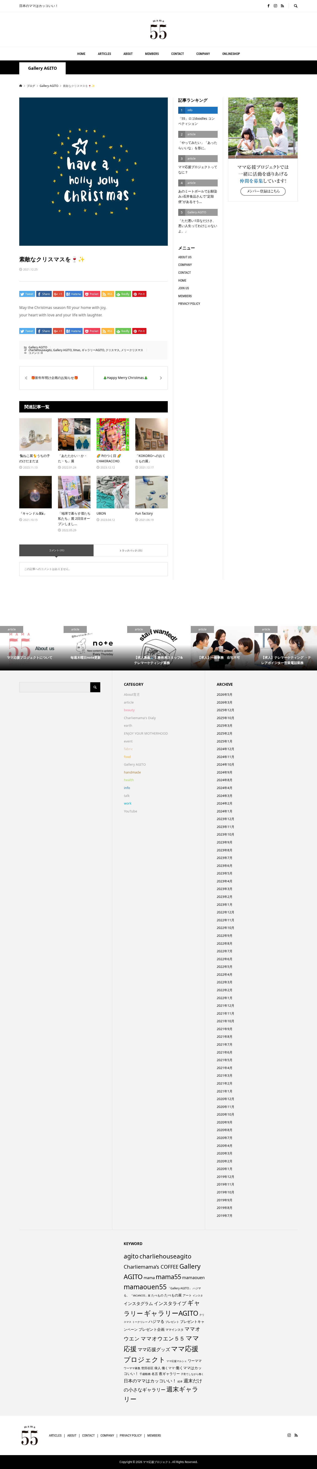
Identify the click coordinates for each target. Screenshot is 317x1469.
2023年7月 (225, 858)
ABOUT (128, 54)
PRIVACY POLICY (189, 303)
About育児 (132, 694)
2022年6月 (225, 959)
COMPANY (203, 54)
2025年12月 (225, 710)
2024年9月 (225, 772)
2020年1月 (225, 1169)
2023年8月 (225, 850)
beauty (129, 710)
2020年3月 (225, 1153)
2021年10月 (225, 1021)
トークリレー (140, 1322)
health (129, 780)
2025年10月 (225, 718)
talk (126, 795)
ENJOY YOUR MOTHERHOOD (146, 733)
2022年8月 (225, 943)
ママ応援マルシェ (176, 1361)
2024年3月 (225, 795)
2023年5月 (225, 873)
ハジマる (156, 1321)
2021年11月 (225, 1013)
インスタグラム (138, 1303)
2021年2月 (225, 1083)
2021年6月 (225, 1052)
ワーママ (195, 1360)
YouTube (130, 811)
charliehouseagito (40, 350)
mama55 (168, 1276)
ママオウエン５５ (163, 1338)
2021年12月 (225, 1005)
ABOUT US (184, 257)
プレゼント (172, 1322)
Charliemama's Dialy (140, 718)
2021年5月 (225, 1060)
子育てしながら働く (192, 1374)
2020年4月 (225, 1145)
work (127, 803)
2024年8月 (225, 780)
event (128, 741)
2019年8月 (225, 1207)
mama (149, 1277)
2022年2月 (225, 990)
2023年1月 (225, 904)
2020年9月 (225, 1122)
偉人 (157, 1368)
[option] (32, 648)
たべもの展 (173, 1295)
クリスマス (113, 350)
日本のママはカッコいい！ (150, 1381)
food (127, 757)
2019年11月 (225, 1184)
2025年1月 (225, 741)
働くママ (168, 1368)
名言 (155, 1373)
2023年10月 (225, 834)
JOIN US (183, 288)
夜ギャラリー (169, 1373)
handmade (132, 772)
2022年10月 (225, 927)
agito (131, 1256)
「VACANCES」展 (140, 1295)
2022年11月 (225, 920)
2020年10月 (225, 1114)
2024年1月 (225, 811)
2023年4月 (225, 881)
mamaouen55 (145, 1286)
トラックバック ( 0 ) (130, 550)
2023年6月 (225, 865)
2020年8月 (225, 1130)
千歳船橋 (145, 1374)
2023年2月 (225, 896)
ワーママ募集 (132, 1368)
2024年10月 (225, 764)
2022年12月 (225, 912)
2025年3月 (225, 725)
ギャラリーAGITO (93, 350)
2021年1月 (225, 1091)
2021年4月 (225, 1068)
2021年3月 (225, 1075)
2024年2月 (225, 803)
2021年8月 (225, 1036)
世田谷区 (147, 1368)
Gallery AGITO (42, 68)
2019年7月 (225, 1215)
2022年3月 (225, 982)
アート (187, 1295)
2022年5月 (225, 966)
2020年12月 (225, 1099)
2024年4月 (225, 788)
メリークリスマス (132, 350)
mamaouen (193, 1277)
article (129, 702)
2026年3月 (225, 702)
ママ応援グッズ (154, 1349)
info (127, 788)
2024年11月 (225, 757)
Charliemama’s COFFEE (151, 1266)
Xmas (76, 350)
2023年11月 (225, 826)
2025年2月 (225, 733)
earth (128, 725)
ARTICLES (104, 54)
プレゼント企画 (152, 1329)
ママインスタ (174, 1329)
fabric (128, 749)
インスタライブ (170, 1303)
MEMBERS (152, 54)
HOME (81, 54)
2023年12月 (225, 819)
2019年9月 (225, 1200)
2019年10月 (225, 1192)
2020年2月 (225, 1161)
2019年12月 (225, 1176)
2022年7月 (225, 951)
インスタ (198, 1295)
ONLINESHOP (231, 54)
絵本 (180, 1381)
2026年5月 (225, 694)
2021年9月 (225, 1029)
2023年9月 (225, 842)
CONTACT (177, 54)
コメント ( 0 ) (56, 550)
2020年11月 (225, 1106)
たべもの (157, 1295)
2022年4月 (225, 974)
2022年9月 (225, 935)
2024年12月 (225, 749)
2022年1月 (225, 998)
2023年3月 (225, 889)
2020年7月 (225, 1138)
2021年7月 (225, 1044)
